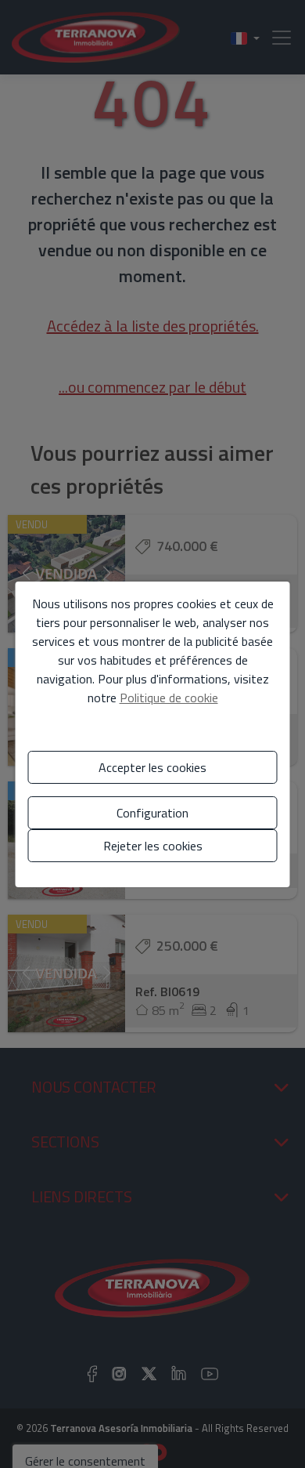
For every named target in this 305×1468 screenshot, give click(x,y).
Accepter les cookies (152, 767)
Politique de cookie (169, 697)
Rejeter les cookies (153, 845)
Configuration (152, 812)
